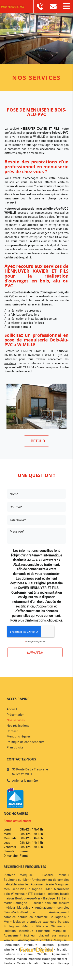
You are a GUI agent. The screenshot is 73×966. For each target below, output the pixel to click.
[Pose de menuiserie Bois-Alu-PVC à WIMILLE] (36, 407)
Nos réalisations (18, 725)
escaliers (10, 363)
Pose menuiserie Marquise (49, 884)
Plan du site (15, 747)
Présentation (16, 714)
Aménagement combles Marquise (42, 940)
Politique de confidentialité (25, 742)
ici (60, 620)
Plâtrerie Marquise (18, 875)
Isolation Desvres (41, 963)
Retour (38, 440)
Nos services (16, 720)
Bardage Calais (14, 963)
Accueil (12, 709)
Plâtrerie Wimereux (50, 926)
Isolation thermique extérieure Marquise (35, 931)
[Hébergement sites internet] (36, 957)
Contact (12, 731)
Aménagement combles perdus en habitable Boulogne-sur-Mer (36, 916)
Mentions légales (19, 736)
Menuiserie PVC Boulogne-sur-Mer (28, 889)
